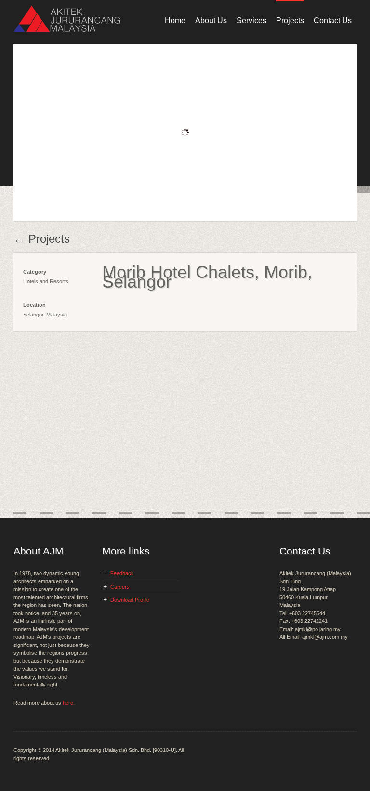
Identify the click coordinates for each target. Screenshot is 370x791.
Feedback (122, 573)
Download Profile (129, 600)
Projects (290, 20)
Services (251, 20)
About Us (211, 20)
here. (69, 703)
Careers (120, 587)
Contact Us (333, 20)
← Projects (41, 239)
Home (175, 20)
